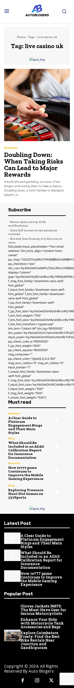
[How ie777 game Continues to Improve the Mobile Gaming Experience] (57, 470)
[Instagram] (37, 681)
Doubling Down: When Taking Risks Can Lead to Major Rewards (33, 164)
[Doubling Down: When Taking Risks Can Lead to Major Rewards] (37, 105)
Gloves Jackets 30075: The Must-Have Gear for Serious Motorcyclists (43, 610)
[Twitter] (51, 681)
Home (21, 37)
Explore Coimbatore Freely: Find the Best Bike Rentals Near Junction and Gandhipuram (40, 640)
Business (11, 147)
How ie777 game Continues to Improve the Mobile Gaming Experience (25, 473)
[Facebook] (22, 681)
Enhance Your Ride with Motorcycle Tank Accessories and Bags (42, 623)
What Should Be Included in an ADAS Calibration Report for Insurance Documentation (26, 450)
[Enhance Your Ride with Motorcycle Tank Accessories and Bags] (12, 622)
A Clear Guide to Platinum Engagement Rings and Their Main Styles (25, 425)
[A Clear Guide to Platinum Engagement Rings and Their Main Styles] (57, 420)
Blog (11, 438)
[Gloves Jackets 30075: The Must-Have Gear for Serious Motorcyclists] (12, 608)
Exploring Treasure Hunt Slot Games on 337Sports (25, 494)
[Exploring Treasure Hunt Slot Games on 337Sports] (57, 491)
